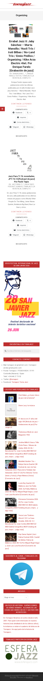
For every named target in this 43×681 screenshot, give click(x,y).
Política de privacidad (12, 675)
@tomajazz (14, 379)
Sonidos (19, 186)
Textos (18, 76)
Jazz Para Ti (17, 184)
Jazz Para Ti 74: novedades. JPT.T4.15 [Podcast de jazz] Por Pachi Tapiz (21, 179)
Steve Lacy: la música (26, 405)
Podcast (11, 186)
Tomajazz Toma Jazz (20, 382)
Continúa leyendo (21, 104)
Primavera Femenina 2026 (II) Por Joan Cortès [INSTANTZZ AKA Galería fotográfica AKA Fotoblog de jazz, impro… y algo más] (21, 505)
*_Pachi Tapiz (28, 184)
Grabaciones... (19, 74)
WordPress (29, 677)
